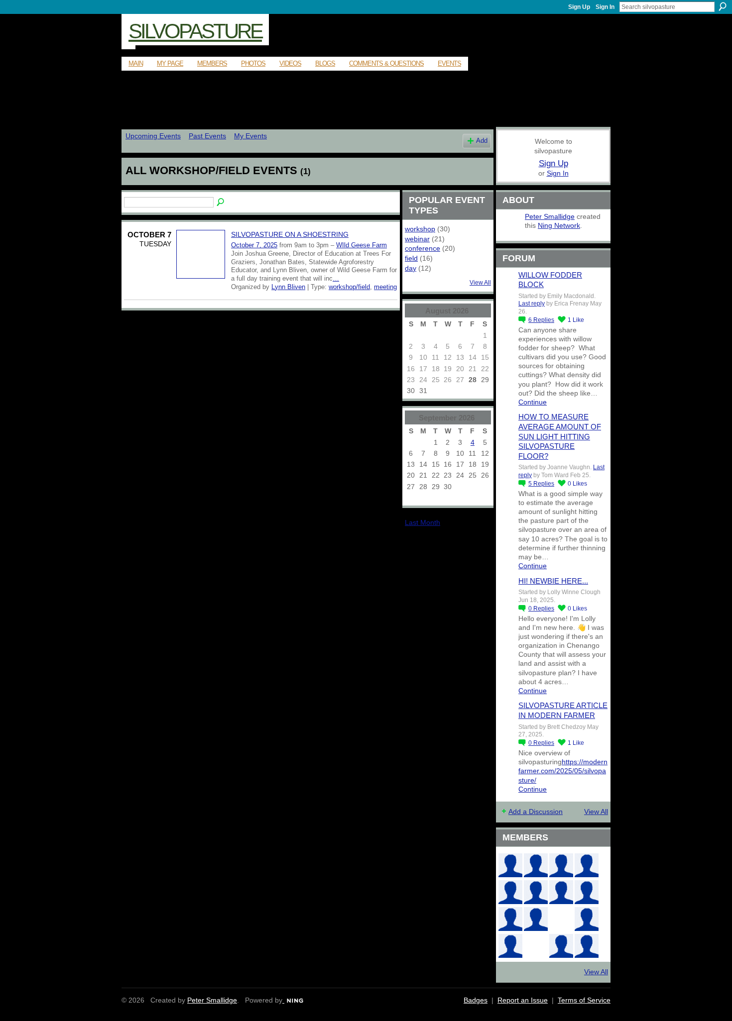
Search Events (221, 202)
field (411, 258)
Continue (532, 402)
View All (480, 282)
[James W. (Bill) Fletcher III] (587, 865)
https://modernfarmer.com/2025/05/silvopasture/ (563, 771)
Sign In (605, 6)
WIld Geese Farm (361, 245)
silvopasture (195, 31)
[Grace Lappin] (561, 946)
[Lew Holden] (510, 892)
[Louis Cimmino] (587, 946)
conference (422, 248)
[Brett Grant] (587, 919)
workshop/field (349, 287)
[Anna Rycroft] (510, 865)
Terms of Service (584, 1000)
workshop (420, 229)
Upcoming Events (153, 136)
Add (482, 140)
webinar (417, 239)
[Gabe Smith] (587, 892)
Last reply (531, 303)
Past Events (207, 136)
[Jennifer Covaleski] (536, 892)
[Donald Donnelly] (536, 919)
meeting (385, 287)
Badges (476, 1000)
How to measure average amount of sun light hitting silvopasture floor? (559, 436)
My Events (250, 136)
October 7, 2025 (254, 245)
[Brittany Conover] (561, 892)
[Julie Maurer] (561, 865)
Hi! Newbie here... (553, 581)
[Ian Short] (536, 865)
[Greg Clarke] (561, 919)
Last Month (422, 522)
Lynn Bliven (288, 287)
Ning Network (559, 225)
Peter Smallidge (550, 216)
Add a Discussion (535, 812)
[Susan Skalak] (510, 919)
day (410, 268)
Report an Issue (522, 1000)
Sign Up (579, 6)
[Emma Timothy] (510, 946)
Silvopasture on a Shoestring (290, 234)
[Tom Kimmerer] (536, 946)
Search (723, 6)
